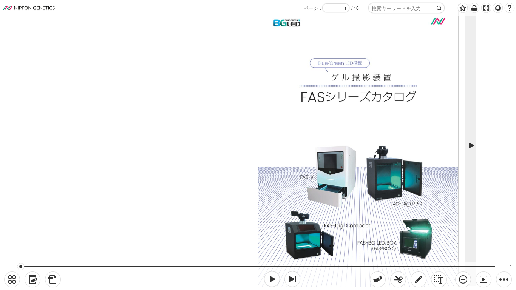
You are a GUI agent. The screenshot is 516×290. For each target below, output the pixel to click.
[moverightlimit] (292, 279)
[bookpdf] (53, 279)
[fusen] (377, 279)
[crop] (398, 279)
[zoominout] (463, 279)
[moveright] (272, 279)
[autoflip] (483, 279)
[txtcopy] (439, 279)
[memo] (418, 279)
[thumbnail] (12, 279)
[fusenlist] (32, 279)
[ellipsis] (504, 279)
